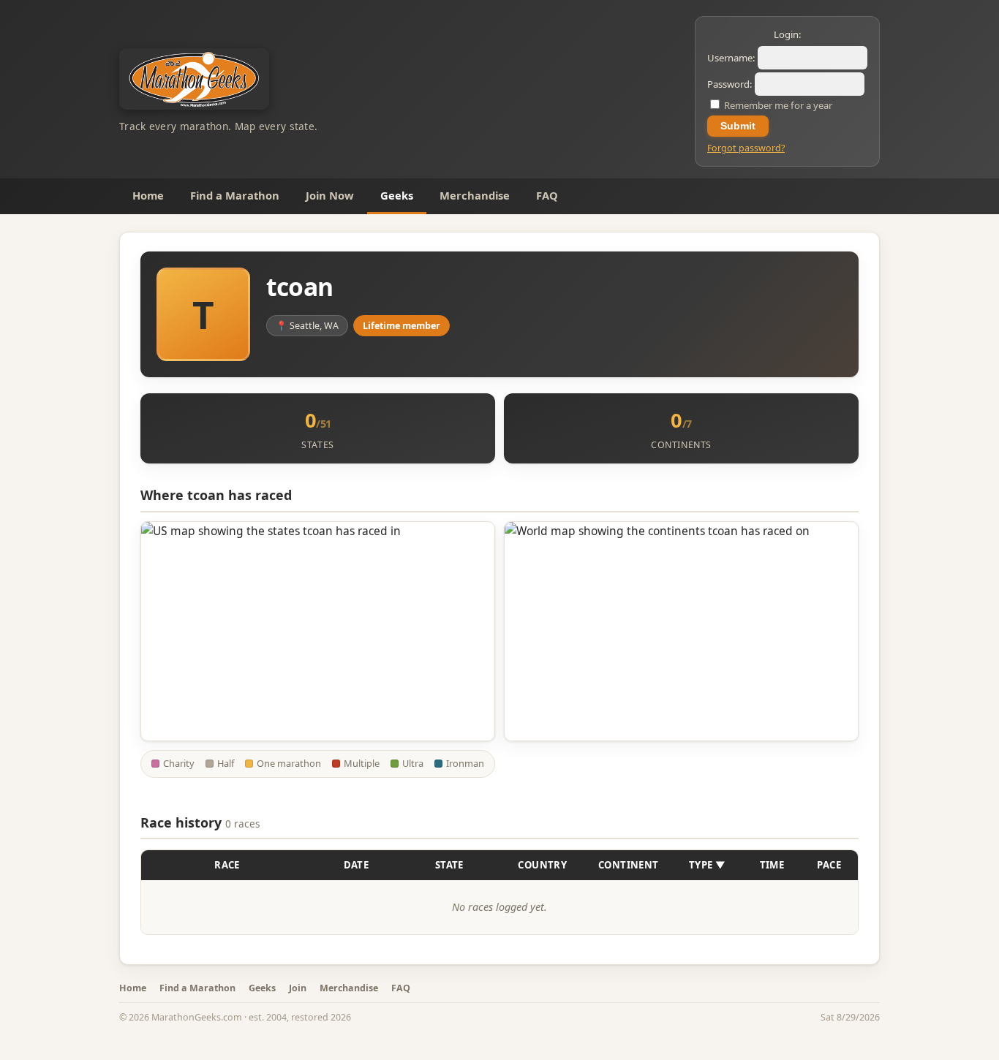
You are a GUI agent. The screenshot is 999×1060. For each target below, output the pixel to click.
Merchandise (475, 195)
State (449, 864)
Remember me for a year (777, 105)
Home (148, 195)
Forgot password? (746, 148)
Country (542, 864)
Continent (628, 864)
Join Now (330, 195)
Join (297, 988)
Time (772, 864)
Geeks (396, 195)
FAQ (547, 195)
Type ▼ (707, 864)
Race (227, 864)
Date (356, 864)
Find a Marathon (234, 195)
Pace (829, 864)
